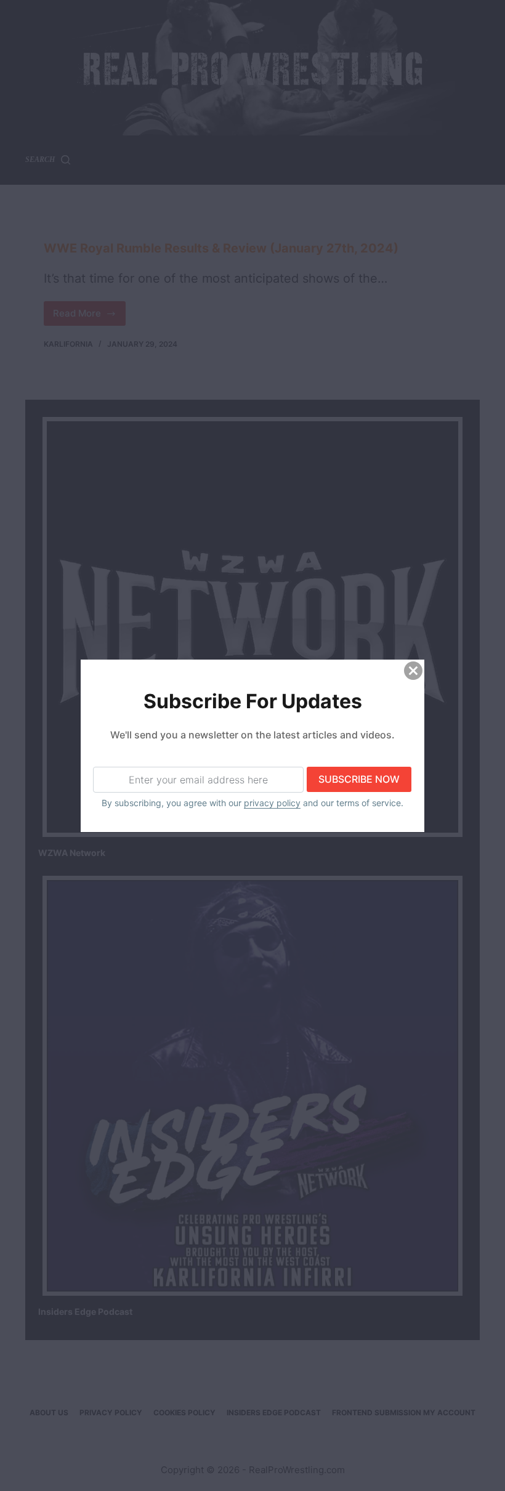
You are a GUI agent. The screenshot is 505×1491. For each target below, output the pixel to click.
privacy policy (272, 803)
